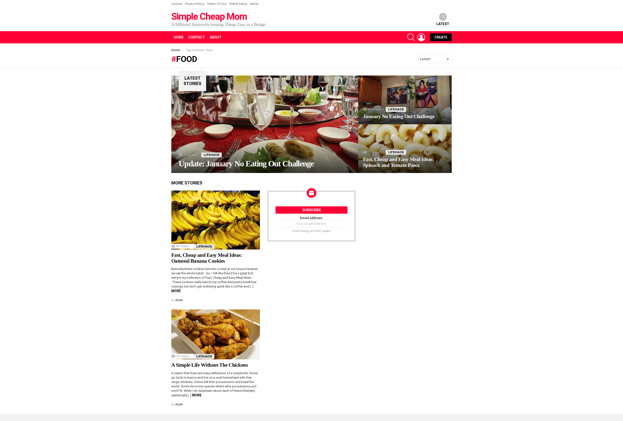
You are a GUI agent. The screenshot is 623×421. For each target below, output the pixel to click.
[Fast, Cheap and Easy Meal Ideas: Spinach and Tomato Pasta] (405, 148)
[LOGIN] (421, 37)
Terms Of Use (216, 4)
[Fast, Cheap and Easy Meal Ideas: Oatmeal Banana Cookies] (215, 220)
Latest (442, 24)
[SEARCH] (411, 37)
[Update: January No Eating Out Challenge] (264, 124)
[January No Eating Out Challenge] (405, 100)
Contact (176, 4)
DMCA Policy (238, 4)
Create (440, 37)
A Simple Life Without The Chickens (209, 365)
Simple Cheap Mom (209, 16)
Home (178, 37)
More (176, 291)
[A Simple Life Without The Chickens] (215, 334)
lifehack (211, 155)
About (254, 4)
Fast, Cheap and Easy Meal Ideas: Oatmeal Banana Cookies (206, 258)
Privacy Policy (194, 4)
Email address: (311, 218)
